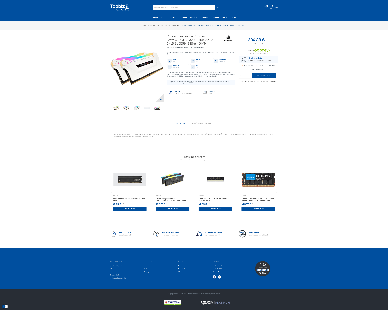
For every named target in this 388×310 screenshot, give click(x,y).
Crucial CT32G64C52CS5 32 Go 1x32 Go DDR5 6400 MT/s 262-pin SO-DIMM (257, 200)
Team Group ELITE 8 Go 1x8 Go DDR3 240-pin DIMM (214, 200)
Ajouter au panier (264, 76)
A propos (112, 272)
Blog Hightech (148, 272)
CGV (111, 269)
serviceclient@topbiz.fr (220, 266)
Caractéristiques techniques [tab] (201, 123)
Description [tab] (181, 123)
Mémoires (115, 195)
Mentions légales (115, 275)
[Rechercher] (218, 7)
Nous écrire (216, 272)
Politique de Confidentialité (118, 278)
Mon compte (148, 266)
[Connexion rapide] (276, 7)
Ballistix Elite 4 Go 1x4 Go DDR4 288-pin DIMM (129, 200)
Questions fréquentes (116, 266)
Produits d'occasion (184, 269)
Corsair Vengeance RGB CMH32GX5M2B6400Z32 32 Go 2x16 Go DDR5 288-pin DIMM (172, 200)
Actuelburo (216, 294)
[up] (240, 75)
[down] (249, 75)
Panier (146, 269)
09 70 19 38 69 (217, 269)
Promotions (182, 266)
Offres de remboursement (186, 272)
